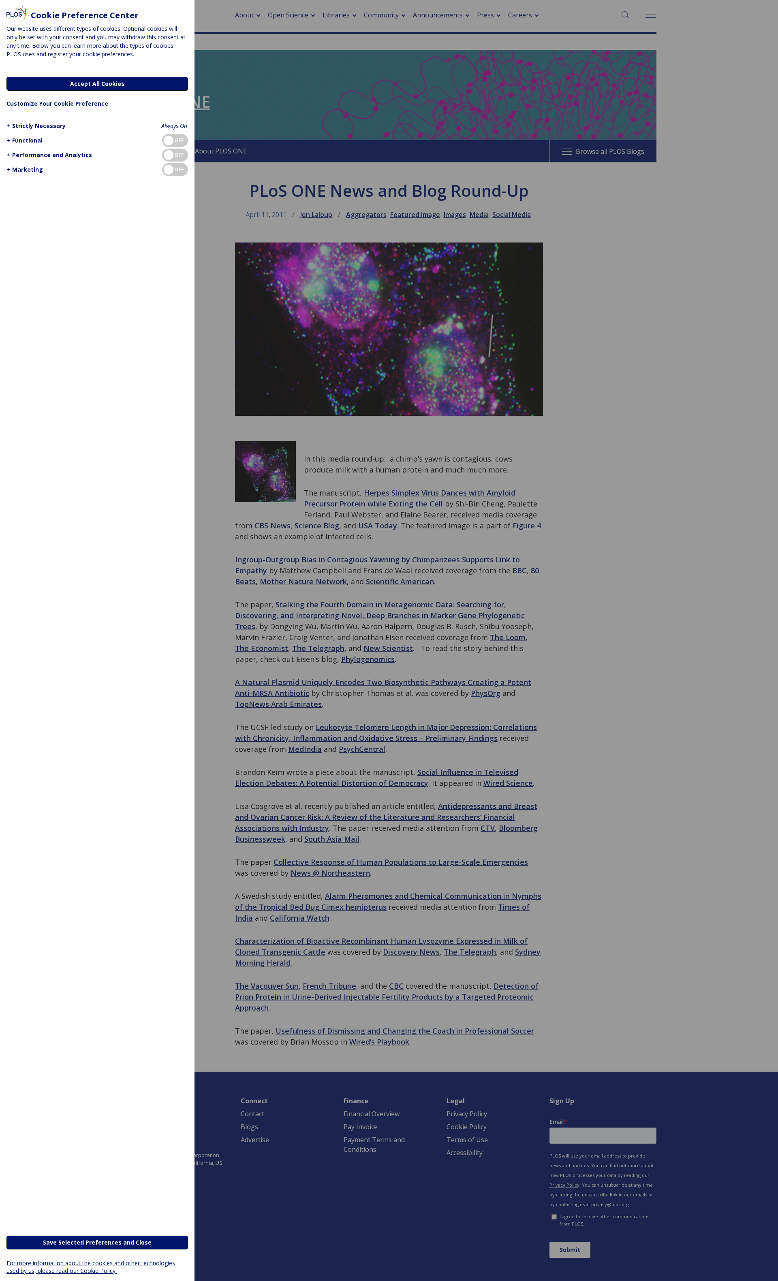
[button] (36, 126)
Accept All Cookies (97, 83)
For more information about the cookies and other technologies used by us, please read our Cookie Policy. (90, 1267)
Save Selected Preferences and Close (97, 1242)
